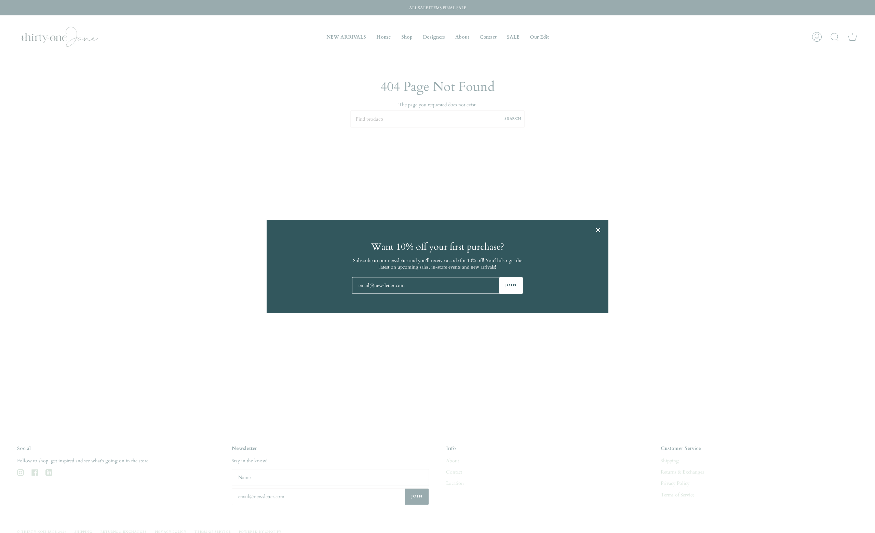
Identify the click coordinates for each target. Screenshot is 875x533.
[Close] (598, 230)
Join (510, 285)
